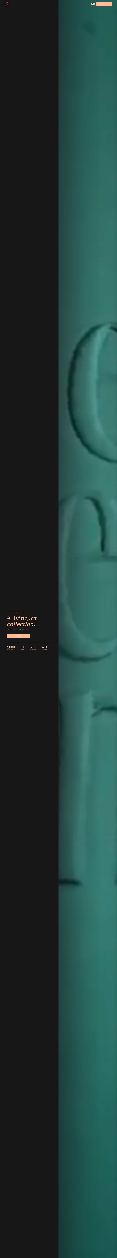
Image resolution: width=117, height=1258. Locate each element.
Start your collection (17, 636)
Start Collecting (104, 3)
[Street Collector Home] (7, 4)
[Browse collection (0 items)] (93, 4)
